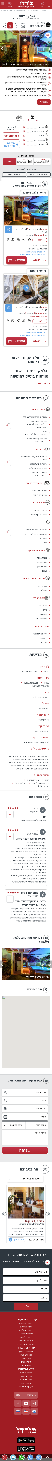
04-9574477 (38, 1239)
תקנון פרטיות (26, 1383)
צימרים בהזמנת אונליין (26, 1344)
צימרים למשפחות (26, 1340)
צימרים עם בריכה (26, 1333)
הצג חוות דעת (11, 136)
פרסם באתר (26, 1365)
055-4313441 (37, 26)
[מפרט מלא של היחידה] (8, 229)
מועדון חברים (26, 1361)
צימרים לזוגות (26, 1337)
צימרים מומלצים (26, 1330)
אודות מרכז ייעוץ (26, 1351)
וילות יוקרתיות (26, 1326)
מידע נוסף (26, 108)
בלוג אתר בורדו (26, 1355)
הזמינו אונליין (16, 260)
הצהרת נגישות (26, 1379)
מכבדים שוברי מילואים (14, 175)
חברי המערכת (26, 1376)
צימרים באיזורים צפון (23, 11)
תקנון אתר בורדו (26, 1386)
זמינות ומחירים (10, 161)
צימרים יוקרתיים (26, 1323)
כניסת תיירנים (26, 1372)
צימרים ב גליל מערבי (8, 11)
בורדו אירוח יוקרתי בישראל (41, 11)
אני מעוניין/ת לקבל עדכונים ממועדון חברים (23, 1261)
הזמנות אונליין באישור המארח (38, 175)
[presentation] (3, 48)
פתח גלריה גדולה (26, 210)
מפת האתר (26, 1358)
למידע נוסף (19, 1239)
